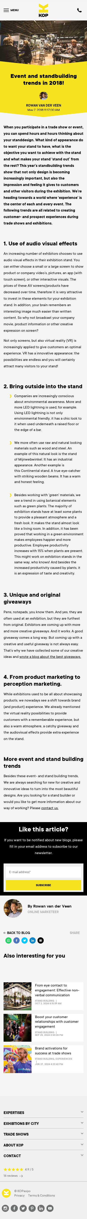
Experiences (64, 1058)
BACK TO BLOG (18, 933)
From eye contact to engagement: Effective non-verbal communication (57, 990)
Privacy (19, 1195)
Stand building (44, 1000)
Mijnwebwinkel (30, 459)
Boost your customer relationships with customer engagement (57, 1022)
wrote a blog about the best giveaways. (50, 657)
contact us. (49, 808)
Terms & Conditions (41, 1195)
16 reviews (11, 1175)
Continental (30, 471)
